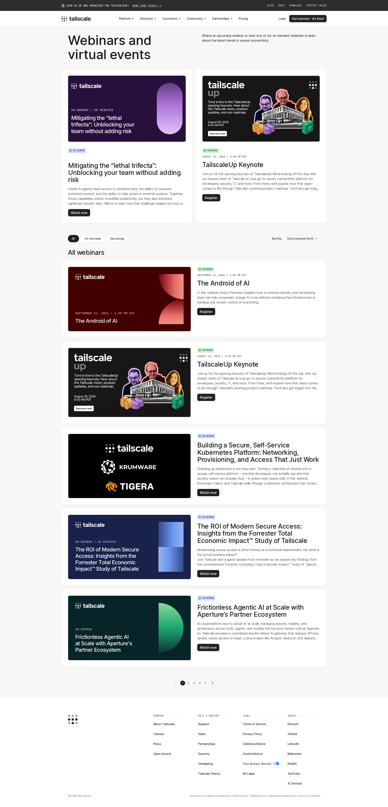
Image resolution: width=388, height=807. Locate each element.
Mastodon (295, 753)
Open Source (162, 753)
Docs (281, 5)
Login (282, 18)
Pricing (243, 18)
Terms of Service (254, 724)
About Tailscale (164, 724)
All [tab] (73, 238)
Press (157, 744)
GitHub (292, 734)
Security (204, 753)
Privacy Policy (252, 734)
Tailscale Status (209, 773)
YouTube (294, 773)
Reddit (292, 763)
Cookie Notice (252, 753)
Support (203, 724)
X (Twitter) (295, 783)
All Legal (248, 773)
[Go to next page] (212, 683)
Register (211, 198)
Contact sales (317, 5)
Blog (271, 5)
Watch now (79, 213)
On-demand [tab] (92, 238)
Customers (170, 18)
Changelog (205, 763)
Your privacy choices (257, 763)
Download (295, 5)
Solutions (146, 18)
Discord (293, 724)
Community (195, 18)
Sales (202, 734)
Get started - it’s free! (308, 19)
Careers (158, 734)
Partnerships (220, 18)
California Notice (254, 744)
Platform (125, 18)
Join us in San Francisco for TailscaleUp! (114, 5)
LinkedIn (293, 744)
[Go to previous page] (175, 683)
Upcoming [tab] (117, 238)
